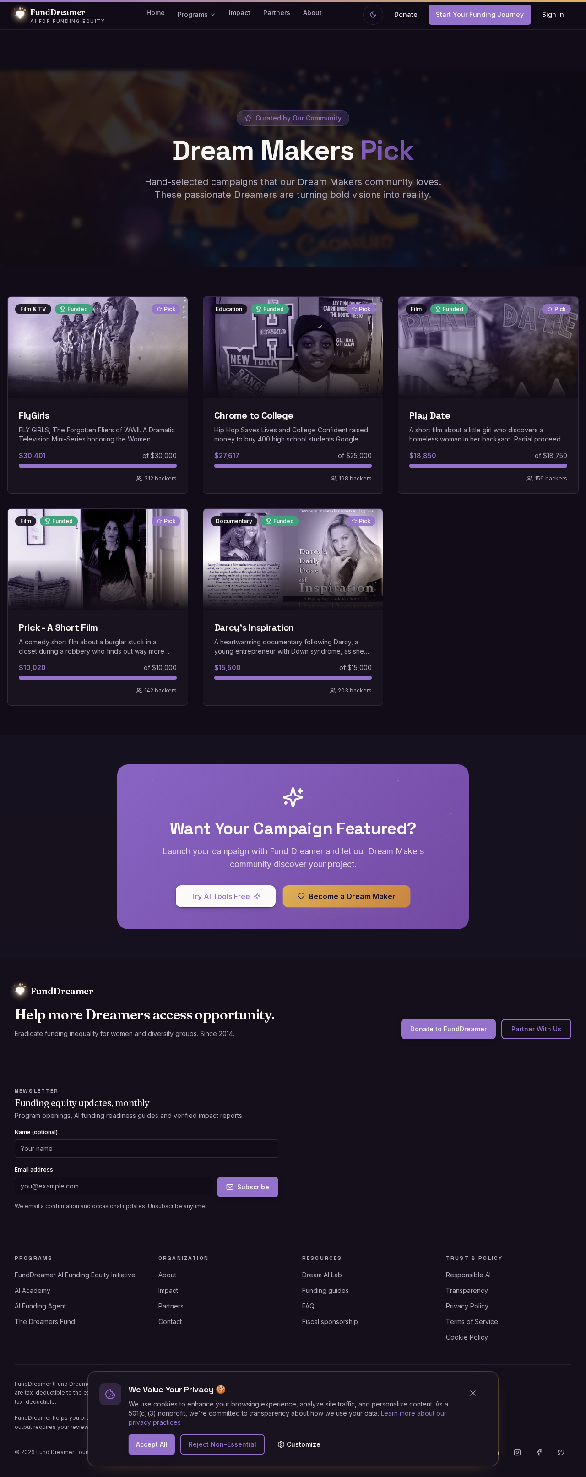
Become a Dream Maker (352, 896)
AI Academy (32, 1290)
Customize (303, 1444)
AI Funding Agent (40, 1306)
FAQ (308, 1306)
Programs (193, 14)
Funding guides (325, 1290)
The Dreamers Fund (45, 1321)
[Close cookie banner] (477, 1393)
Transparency (467, 1290)
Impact (239, 12)
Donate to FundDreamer (448, 1029)
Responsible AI (468, 1275)
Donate (406, 14)
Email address (34, 1169)
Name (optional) (36, 1131)
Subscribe (253, 1187)
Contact (170, 1321)
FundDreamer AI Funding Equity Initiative (75, 1275)
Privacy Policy (467, 1306)
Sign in (553, 14)
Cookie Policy (467, 1337)
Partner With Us (536, 1029)
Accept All (152, 1444)
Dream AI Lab (322, 1275)
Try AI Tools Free (220, 896)
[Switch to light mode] (373, 15)
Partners (276, 12)
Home (155, 12)
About (312, 12)
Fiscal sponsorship (330, 1321)
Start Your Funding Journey (480, 14)
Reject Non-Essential (222, 1444)
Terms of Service (472, 1321)
